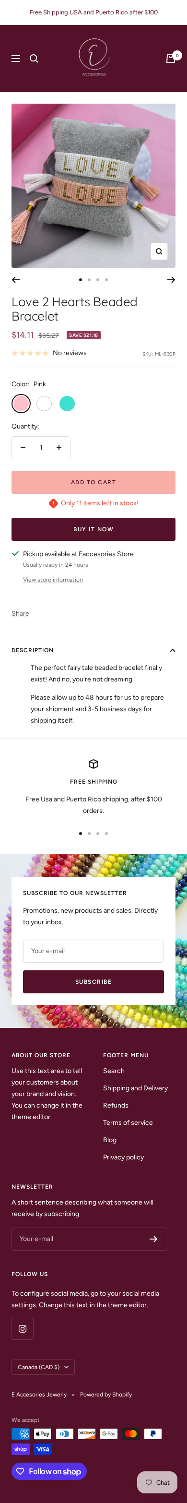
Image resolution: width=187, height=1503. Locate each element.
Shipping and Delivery (135, 1088)
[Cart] (170, 58)
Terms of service (128, 1123)
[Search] (34, 58)
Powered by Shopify (106, 1394)
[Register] (154, 1239)
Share (20, 613)
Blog (110, 1140)
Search (114, 1071)
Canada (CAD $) (38, 1367)
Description (33, 650)
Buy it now (93, 529)
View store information (53, 579)
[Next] (171, 279)
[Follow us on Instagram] (22, 1328)
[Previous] (16, 279)
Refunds (116, 1105)
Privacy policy (123, 1157)
